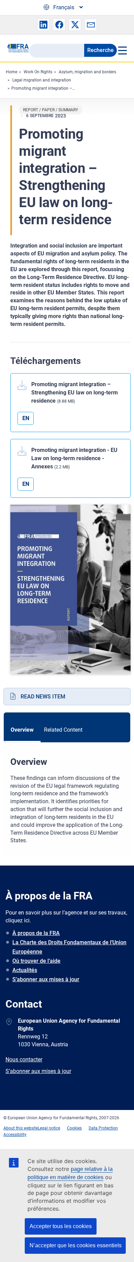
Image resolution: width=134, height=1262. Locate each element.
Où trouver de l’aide (36, 961)
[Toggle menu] (122, 50)
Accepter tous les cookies (61, 1226)
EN (25, 418)
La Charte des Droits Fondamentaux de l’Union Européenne (69, 947)
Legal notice (49, 1128)
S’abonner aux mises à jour (45, 979)
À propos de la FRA (36, 933)
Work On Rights (38, 72)
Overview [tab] (22, 730)
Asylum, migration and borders (87, 72)
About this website (20, 1128)
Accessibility (14, 1134)
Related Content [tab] (63, 730)
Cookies (74, 1128)
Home (11, 72)
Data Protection (103, 1128)
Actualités (24, 970)
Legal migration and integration (41, 80)
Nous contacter (23, 1059)
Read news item (43, 696)
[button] (43, 24)
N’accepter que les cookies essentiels (76, 1245)
